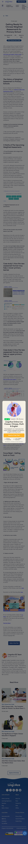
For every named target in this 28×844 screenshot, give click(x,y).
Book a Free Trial (14, 435)
